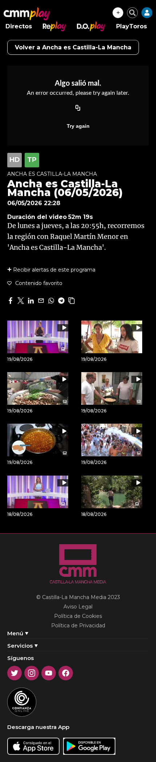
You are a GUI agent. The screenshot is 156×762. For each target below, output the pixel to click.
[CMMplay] (27, 13)
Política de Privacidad (78, 625)
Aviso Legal (78, 606)
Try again (78, 126)
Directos (18, 26)
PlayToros (131, 26)
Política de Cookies (78, 616)
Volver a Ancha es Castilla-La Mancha (73, 47)
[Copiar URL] (78, 108)
